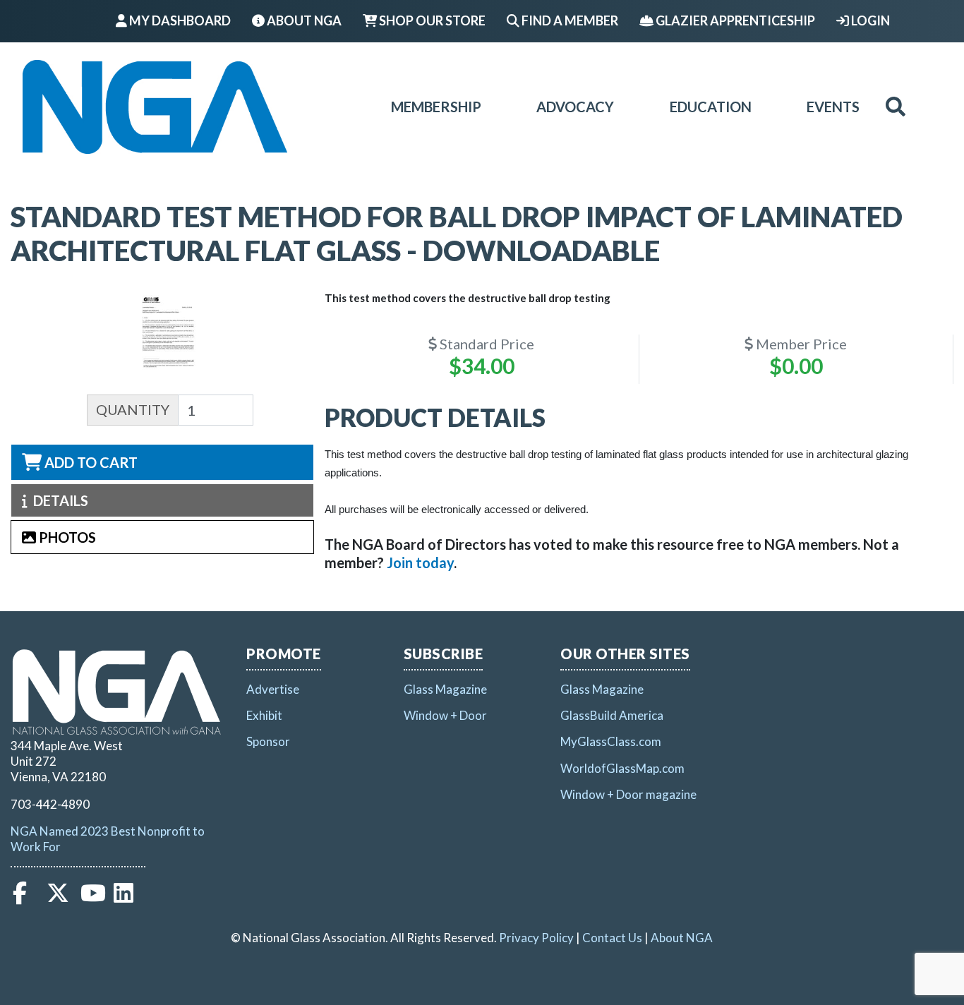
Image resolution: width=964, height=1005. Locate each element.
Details (58, 500)
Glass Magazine (445, 689)
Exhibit (264, 715)
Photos (66, 537)
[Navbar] (155, 107)
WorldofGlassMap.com (622, 768)
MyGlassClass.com (610, 741)
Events (833, 106)
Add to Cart (90, 462)
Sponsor (268, 741)
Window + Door (445, 715)
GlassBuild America (611, 715)
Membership (436, 106)
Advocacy (575, 106)
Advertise (272, 689)
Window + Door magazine (628, 794)
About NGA (303, 20)
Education (711, 106)
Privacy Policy (536, 937)
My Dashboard (179, 20)
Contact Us (612, 937)
